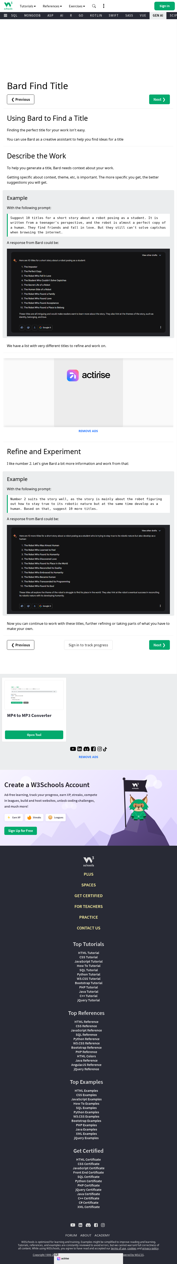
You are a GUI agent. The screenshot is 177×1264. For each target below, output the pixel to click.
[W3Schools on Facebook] (93, 749)
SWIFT (114, 15)
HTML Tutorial (88, 953)
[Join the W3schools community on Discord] (86, 749)
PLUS (88, 874)
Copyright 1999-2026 (45, 1255)
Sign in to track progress (88, 644)
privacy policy (150, 1248)
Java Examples (86, 1129)
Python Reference (86, 1039)
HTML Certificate (88, 1159)
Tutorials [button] (27, 6)
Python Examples (86, 1112)
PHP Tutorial (88, 987)
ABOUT (85, 1235)
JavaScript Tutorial (88, 961)
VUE (143, 15)
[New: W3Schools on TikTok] (105, 749)
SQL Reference (86, 1034)
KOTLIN (96, 15)
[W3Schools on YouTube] (73, 749)
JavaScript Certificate (88, 1168)
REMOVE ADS (88, 431)
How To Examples (86, 1103)
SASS (129, 15)
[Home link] (8, 5)
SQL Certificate (88, 1176)
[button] (94, 6)
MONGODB (32, 15)
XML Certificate (88, 1207)
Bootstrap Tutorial (88, 983)
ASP (50, 15)
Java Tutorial (88, 991)
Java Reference (86, 1060)
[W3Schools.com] (88, 863)
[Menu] (5, 15)
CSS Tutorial (88, 957)
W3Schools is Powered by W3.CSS (124, 1255)
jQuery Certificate (88, 1189)
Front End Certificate (88, 1172)
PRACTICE (88, 917)
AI (61, 15)
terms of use (118, 1248)
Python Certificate (88, 1181)
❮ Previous (20, 99)
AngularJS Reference (86, 1064)
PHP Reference (86, 1052)
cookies (131, 1248)
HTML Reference (86, 1021)
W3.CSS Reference (86, 1043)
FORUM (71, 1235)
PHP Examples (86, 1125)
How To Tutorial (88, 965)
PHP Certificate (88, 1185)
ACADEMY (102, 1235)
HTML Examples (86, 1090)
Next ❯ (159, 99)
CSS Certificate (89, 1164)
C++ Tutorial (88, 996)
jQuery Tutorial (88, 1000)
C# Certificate (88, 1202)
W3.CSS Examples (86, 1116)
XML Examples (86, 1133)
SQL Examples (86, 1108)
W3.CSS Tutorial (88, 978)
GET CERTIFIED (88, 895)
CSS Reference (86, 1026)
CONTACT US (88, 928)
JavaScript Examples (86, 1099)
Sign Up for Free (20, 830)
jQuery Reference (86, 1069)
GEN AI (158, 15)
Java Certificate (88, 1194)
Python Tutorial (88, 974)
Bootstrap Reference (86, 1047)
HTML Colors (86, 1056)
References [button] (51, 6)
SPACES (88, 884)
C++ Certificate (88, 1198)
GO (81, 15)
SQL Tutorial (88, 970)
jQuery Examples (86, 1138)
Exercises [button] (76, 6)
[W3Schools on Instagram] (99, 749)
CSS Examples (86, 1095)
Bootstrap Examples (86, 1120)
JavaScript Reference (86, 1030)
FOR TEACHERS (88, 906)
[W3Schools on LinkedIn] (79, 749)
